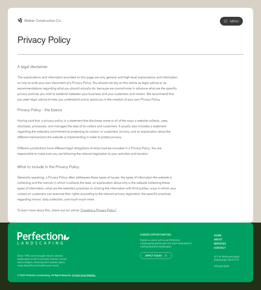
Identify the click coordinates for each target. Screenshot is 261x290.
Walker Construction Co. (43, 20)
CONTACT (220, 248)
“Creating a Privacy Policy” (98, 210)
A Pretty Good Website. (84, 275)
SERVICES (220, 244)
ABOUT (218, 239)
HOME (217, 235)
